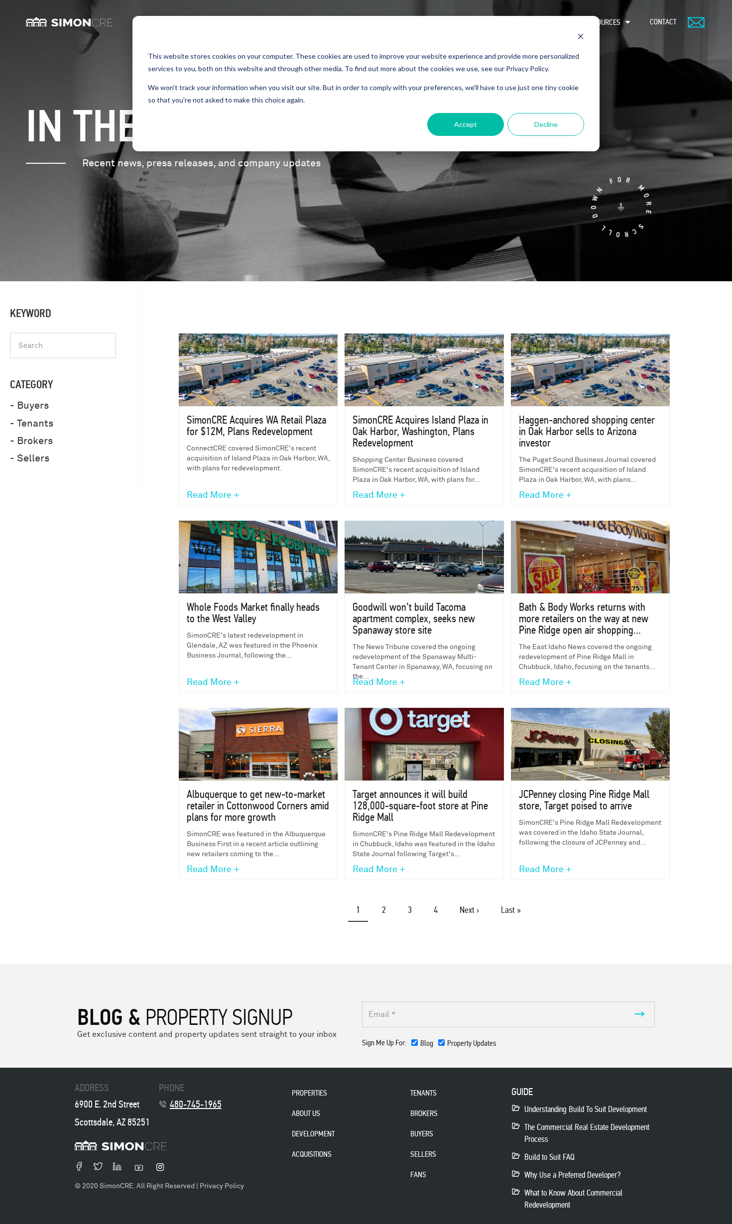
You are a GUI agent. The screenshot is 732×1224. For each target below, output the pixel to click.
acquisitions (312, 1154)
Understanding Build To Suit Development (585, 1109)
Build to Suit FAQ (549, 1157)
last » (511, 909)
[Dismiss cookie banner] (580, 37)
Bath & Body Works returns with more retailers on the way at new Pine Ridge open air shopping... (583, 618)
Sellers (423, 1154)
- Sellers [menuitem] (29, 458)
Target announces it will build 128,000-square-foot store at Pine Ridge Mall (420, 805)
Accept (465, 124)
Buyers (421, 1133)
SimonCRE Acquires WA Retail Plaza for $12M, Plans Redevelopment (256, 425)
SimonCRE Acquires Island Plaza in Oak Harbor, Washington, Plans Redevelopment (420, 431)
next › (469, 909)
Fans (418, 1174)
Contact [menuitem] (663, 21)
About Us (306, 1113)
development (313, 1133)
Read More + (213, 495)
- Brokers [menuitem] (31, 441)
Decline (546, 124)
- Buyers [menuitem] (29, 405)
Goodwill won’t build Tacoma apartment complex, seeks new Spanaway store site (414, 618)
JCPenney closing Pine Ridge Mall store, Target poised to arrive (584, 799)
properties (309, 1093)
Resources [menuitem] (603, 22)
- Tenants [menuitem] (31, 423)
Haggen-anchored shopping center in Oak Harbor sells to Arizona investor (587, 431)
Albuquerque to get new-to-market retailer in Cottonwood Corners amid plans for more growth (258, 805)
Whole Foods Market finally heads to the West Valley (253, 612)
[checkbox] (453, 1045)
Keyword (30, 313)
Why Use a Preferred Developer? (572, 1175)
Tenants (423, 1093)
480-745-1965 (196, 1104)
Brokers (424, 1113)
